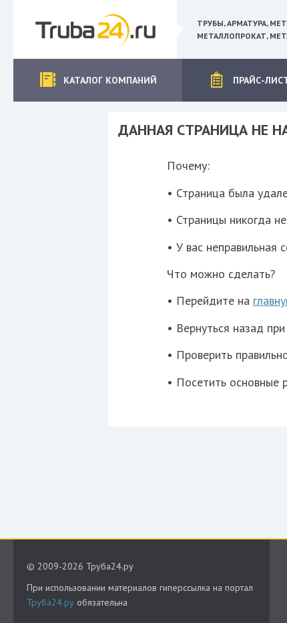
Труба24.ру (50, 602)
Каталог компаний (110, 80)
